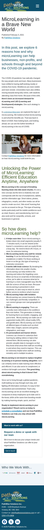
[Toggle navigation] (37, 6)
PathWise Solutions (12, 38)
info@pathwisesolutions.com (22, 513)
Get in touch (10, 451)
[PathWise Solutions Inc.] (12, 6)
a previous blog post (12, 112)
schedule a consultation (12, 411)
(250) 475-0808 (8, 516)
